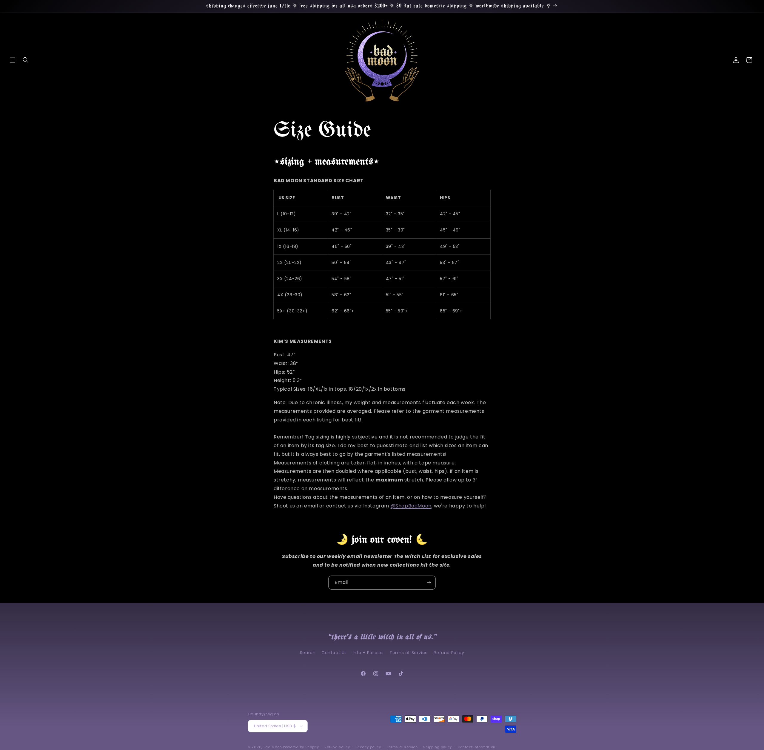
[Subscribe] (428, 583)
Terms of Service (408, 653)
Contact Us (334, 653)
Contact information (476, 747)
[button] (12, 60)
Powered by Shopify (301, 747)
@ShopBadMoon (411, 505)
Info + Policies (368, 653)
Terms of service (402, 747)
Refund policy (337, 747)
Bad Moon (273, 747)
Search (308, 653)
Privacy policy (368, 747)
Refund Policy (449, 653)
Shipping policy (437, 747)
